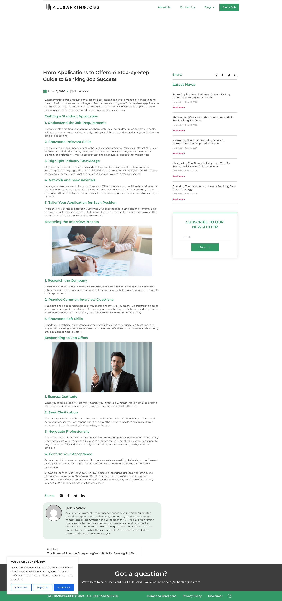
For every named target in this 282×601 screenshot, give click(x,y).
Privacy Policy (192, 596)
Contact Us (187, 7)
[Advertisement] (141, 38)
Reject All (42, 587)
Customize (21, 587)
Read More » (179, 107)
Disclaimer (215, 596)
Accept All (64, 587)
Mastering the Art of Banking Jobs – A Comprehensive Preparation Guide (198, 142)
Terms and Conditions (161, 596)
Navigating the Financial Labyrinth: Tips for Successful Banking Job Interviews (202, 165)
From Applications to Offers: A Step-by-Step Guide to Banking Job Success (202, 96)
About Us (164, 7)
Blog (207, 7)
